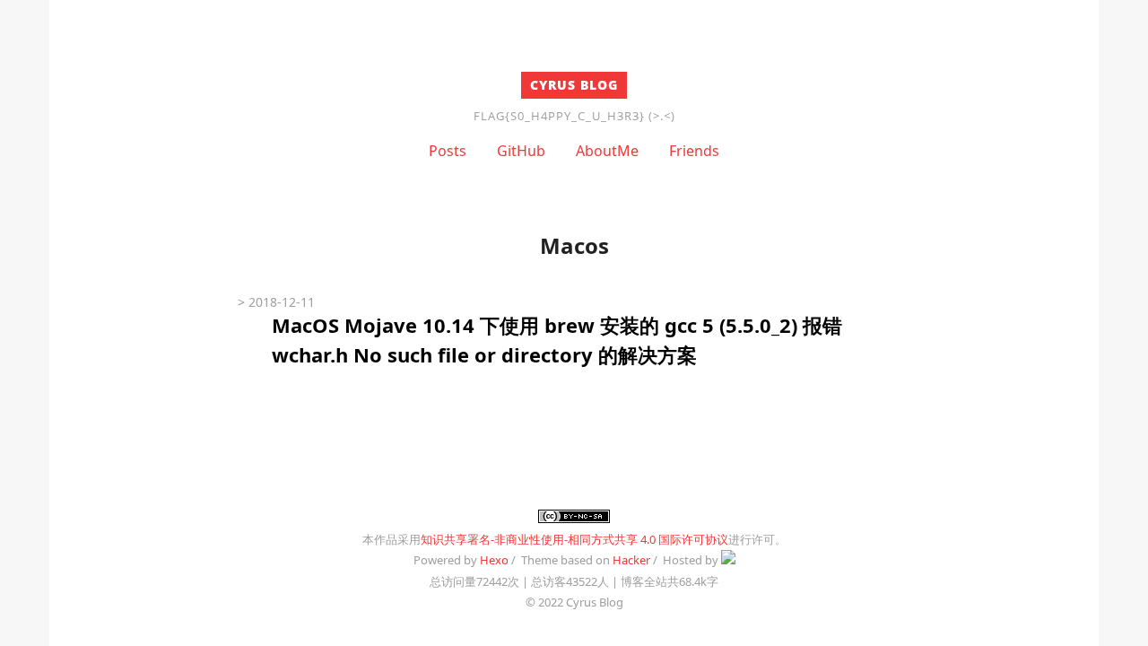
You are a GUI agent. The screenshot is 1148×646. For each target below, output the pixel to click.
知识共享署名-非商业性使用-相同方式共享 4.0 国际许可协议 (574, 539)
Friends (694, 151)
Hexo (494, 560)
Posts (447, 151)
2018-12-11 (281, 301)
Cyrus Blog (574, 84)
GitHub (521, 151)
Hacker (631, 560)
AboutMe (607, 151)
